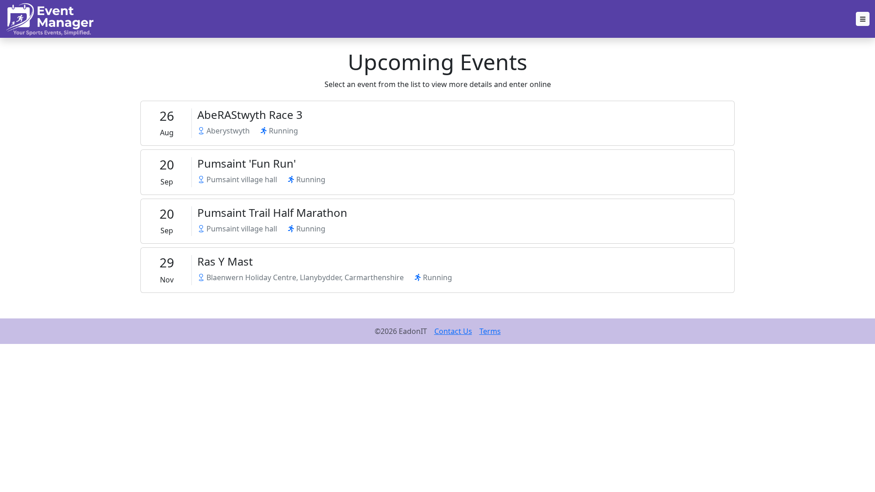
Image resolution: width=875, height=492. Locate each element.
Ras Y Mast (225, 261)
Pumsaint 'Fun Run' (246, 163)
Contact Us (453, 331)
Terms (490, 331)
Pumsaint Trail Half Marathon (272, 212)
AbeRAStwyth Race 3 (250, 114)
